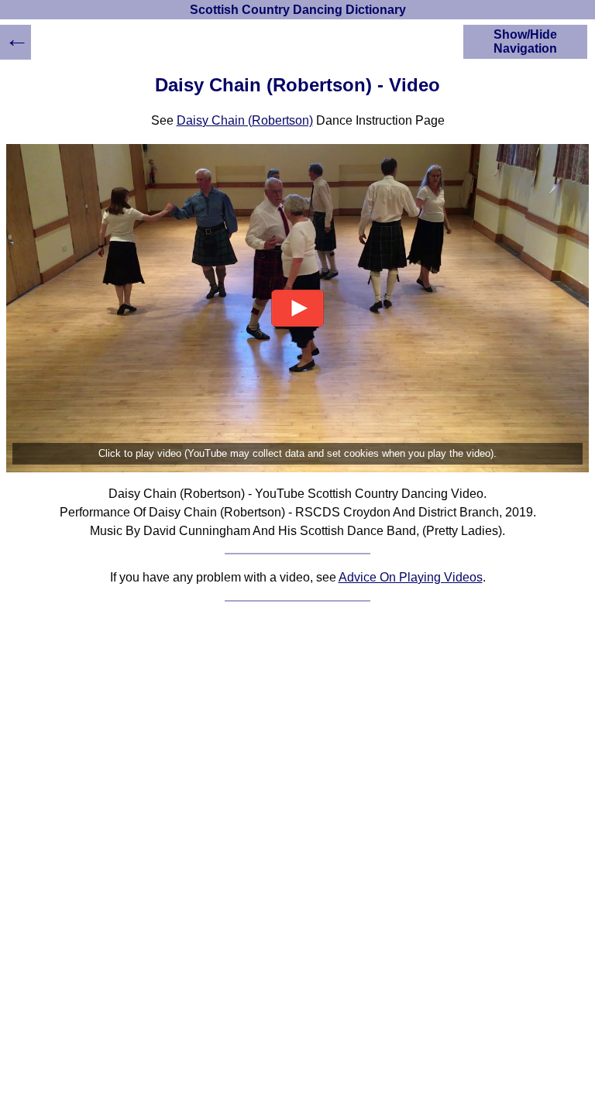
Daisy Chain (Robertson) (245, 120)
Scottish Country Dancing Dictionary (298, 9)
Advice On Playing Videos (411, 577)
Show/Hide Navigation (525, 41)
